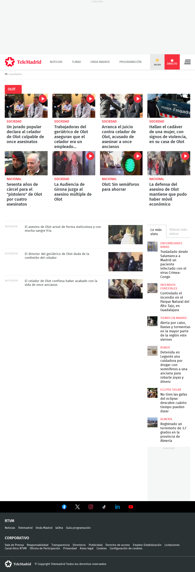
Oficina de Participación (45, 548)
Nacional (14, 179)
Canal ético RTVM (16, 548)
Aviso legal (87, 548)
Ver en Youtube (131, 507)
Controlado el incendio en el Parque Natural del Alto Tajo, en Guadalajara (152, 288)
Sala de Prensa (14, 545)
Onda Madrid (100, 61)
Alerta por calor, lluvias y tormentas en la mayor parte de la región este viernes (152, 321)
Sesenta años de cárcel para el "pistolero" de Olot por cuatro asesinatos (26, 163)
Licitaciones (172, 545)
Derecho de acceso (117, 545)
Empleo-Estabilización (147, 545)
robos (165, 347)
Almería (166, 419)
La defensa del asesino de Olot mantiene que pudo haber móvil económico (168, 163)
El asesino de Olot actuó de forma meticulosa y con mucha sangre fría (125, 234)
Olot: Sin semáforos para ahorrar (121, 163)
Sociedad (14, 121)
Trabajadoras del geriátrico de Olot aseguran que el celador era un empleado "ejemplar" (73, 106)
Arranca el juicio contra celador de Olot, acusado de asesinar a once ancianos (121, 106)
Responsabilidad (37, 545)
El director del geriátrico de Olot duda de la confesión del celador (125, 261)
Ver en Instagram (91, 507)
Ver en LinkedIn (117, 507)
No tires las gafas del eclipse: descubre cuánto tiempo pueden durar (152, 393)
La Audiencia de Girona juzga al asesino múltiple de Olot (73, 163)
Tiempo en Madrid (173, 318)
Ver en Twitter (77, 508)
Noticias (56, 61)
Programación (130, 61)
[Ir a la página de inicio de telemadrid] (23, 62)
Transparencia (60, 545)
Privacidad (70, 548)
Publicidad (95, 545)
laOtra (59, 527)
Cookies (102, 548)
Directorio (79, 545)
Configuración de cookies (126, 548)
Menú (187, 62)
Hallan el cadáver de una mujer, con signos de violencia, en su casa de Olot (168, 106)
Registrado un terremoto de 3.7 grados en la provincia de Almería (152, 422)
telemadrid (18, 564)
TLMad (76, 61)
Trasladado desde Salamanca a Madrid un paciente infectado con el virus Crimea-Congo (152, 247)
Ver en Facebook (64, 508)
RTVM (9, 521)
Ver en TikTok (104, 508)
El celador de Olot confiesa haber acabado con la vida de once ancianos (125, 288)
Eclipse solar (170, 389)
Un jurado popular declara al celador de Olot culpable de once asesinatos (26, 106)
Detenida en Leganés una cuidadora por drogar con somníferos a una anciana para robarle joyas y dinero (152, 351)
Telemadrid (25, 527)
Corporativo (17, 538)
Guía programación (78, 527)
